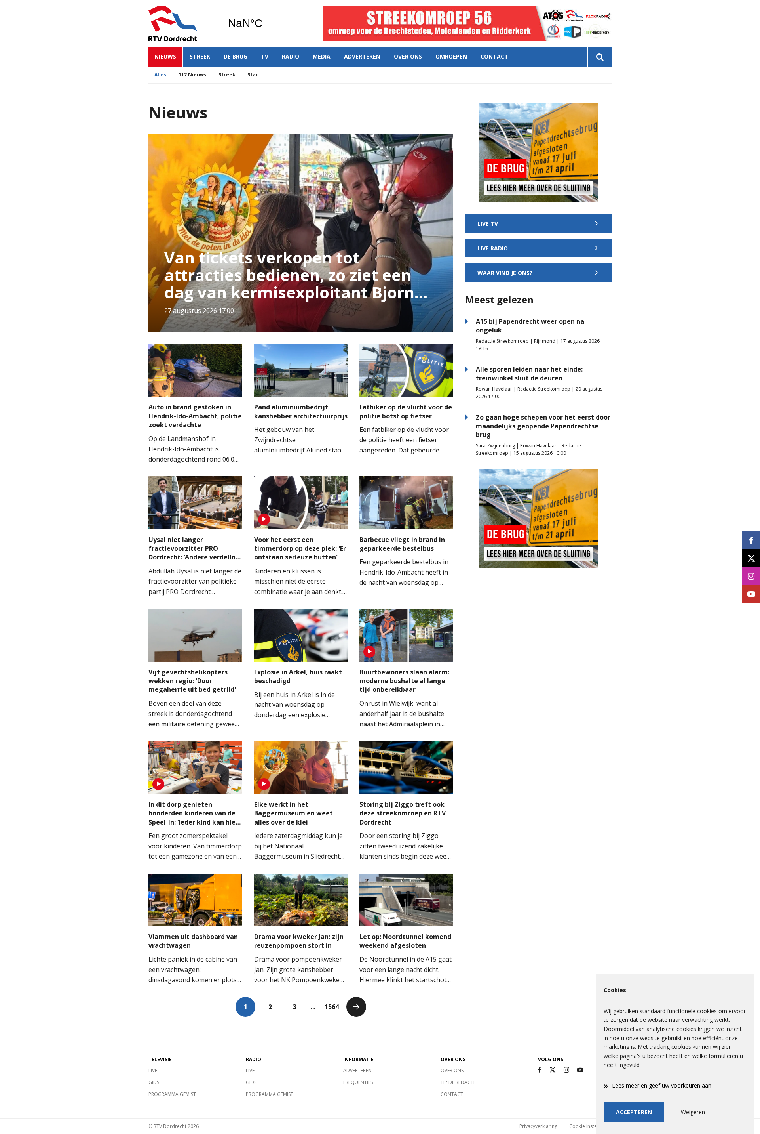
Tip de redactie (459, 1082)
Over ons (408, 56)
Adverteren (362, 56)
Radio (290, 56)
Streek (200, 56)
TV (264, 56)
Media (322, 56)
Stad (253, 74)
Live (152, 1070)
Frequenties (358, 1082)
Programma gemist (172, 1094)
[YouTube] (580, 1070)
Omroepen (451, 56)
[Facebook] (540, 1070)
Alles (160, 74)
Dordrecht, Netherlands (265, 23)
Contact (494, 56)
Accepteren (634, 1112)
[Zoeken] (599, 57)
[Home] (182, 23)
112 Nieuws (193, 74)
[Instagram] (566, 1070)
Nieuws (165, 56)
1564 (332, 1006)
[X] (552, 1070)
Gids (153, 1082)
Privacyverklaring (538, 1126)
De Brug (235, 56)
